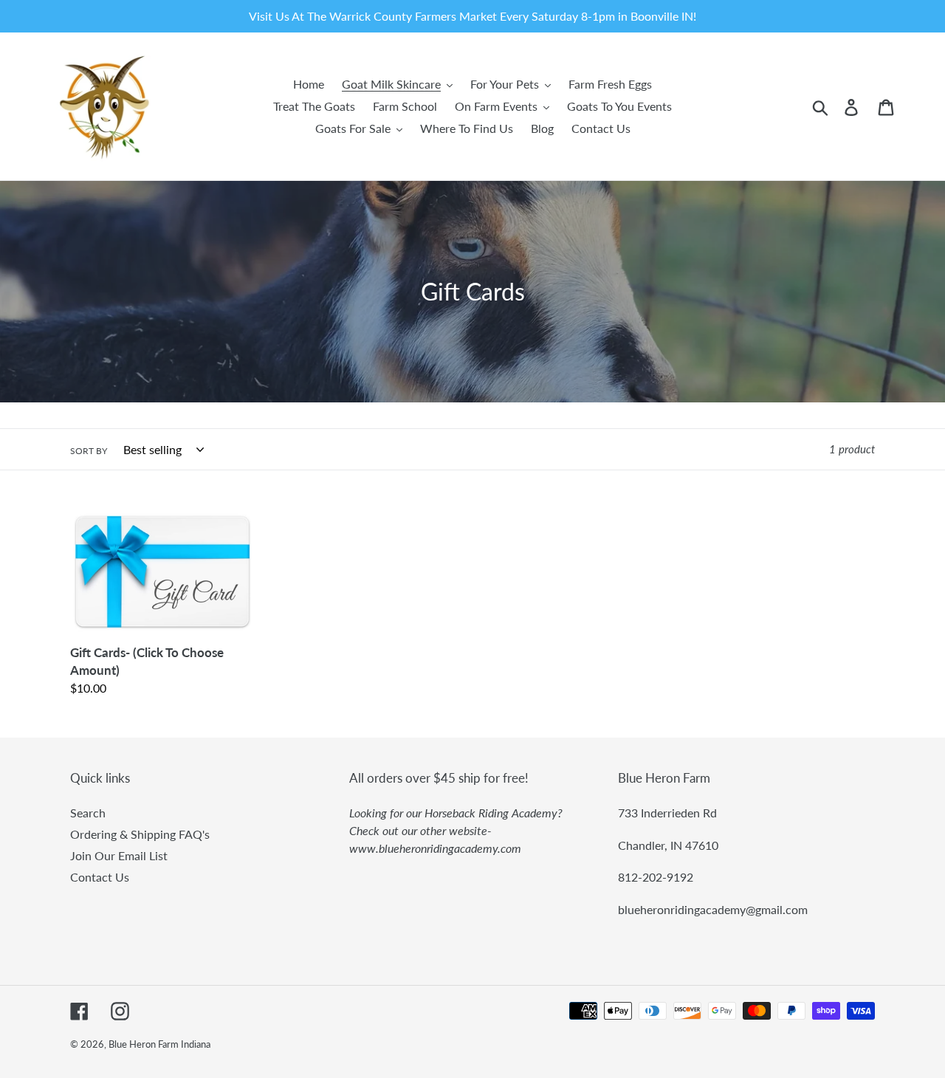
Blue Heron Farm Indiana (159, 1044)
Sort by (88, 450)
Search (88, 813)
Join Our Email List (119, 855)
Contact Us (99, 877)
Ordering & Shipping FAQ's (140, 834)
